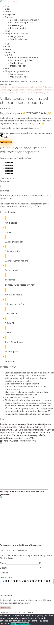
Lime (28, 429)
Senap (36, 432)
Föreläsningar (16, 25)
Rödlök (29, 432)
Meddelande (6, 595)
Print (34, 440)
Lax (8, 89)
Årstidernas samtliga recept (13, 87)
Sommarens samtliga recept (25, 435)
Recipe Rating (6, 577)
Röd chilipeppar (18, 432)
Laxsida (22, 429)
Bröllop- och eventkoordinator (24, 19)
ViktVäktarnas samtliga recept (30, 92)
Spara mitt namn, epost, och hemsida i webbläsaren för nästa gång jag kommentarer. (25, 601)
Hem (7, 6)
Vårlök (42, 435)
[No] (30, 624)
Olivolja (50, 429)
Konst (7, 30)
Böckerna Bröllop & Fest (21, 22)
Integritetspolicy (18, 28)
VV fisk (48, 92)
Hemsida (4, 572)
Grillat (3, 89)
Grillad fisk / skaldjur (42, 87)
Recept (8, 11)
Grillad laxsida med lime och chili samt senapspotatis (24, 100)
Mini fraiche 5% (38, 429)
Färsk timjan (33, 424)
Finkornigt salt (7, 427)
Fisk (29, 87)
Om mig (8, 17)
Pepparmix (5, 432)
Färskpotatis (45, 424)
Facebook (17, 440)
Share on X (7, 440)
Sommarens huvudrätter (30, 89)
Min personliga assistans (17, 33)
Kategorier (10, 14)
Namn (3, 563)
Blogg (7, 8)
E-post (3, 567)
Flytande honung (26, 427)
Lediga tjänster (17, 36)
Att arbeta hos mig (19, 39)
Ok (13, 624)
